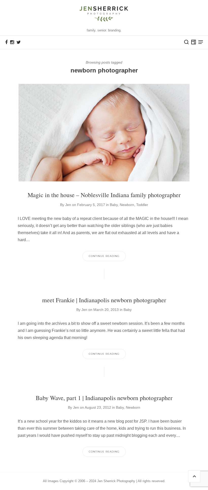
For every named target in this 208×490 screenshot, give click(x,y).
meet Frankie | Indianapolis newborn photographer (104, 300)
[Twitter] (18, 42)
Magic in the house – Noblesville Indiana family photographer (104, 195)
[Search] (186, 42)
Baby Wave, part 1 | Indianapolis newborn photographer (104, 398)
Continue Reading (104, 256)
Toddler (142, 205)
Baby (114, 205)
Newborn (127, 205)
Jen (68, 205)
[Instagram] (12, 42)
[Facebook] (6, 42)
